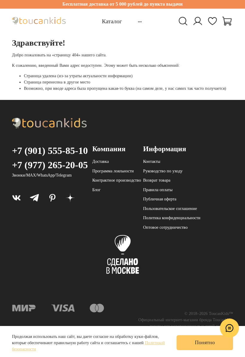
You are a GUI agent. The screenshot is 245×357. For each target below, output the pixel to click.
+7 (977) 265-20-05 (50, 165)
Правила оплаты (157, 190)
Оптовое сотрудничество (165, 227)
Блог (96, 190)
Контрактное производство (116, 180)
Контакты (151, 161)
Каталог (112, 21)
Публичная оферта (159, 199)
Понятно (205, 342)
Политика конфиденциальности (171, 218)
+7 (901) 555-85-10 (50, 150)
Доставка (100, 161)
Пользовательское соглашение (170, 208)
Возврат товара (156, 180)
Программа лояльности (113, 171)
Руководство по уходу (163, 171)
